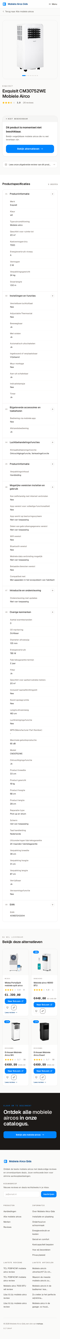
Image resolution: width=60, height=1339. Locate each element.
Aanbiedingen (9, 1211)
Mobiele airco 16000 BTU (43, 984)
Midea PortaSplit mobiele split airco (14, 984)
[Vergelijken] (13, 1007)
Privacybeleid (38, 1255)
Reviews (7, 1227)
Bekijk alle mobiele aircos (28, 1134)
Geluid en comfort (40, 1239)
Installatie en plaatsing (42, 1216)
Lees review (10, 1012)
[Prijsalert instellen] (7, 1007)
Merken (6, 1222)
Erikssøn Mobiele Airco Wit (13, 1053)
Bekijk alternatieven (28, 148)
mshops (39, 1324)
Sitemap (7, 1328)
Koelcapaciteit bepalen (43, 1244)
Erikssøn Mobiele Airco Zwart (42, 1053)
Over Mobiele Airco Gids (43, 1211)
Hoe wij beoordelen (41, 1249)
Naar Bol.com (14, 1001)
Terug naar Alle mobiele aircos (19, 11)
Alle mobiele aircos (12, 1216)
